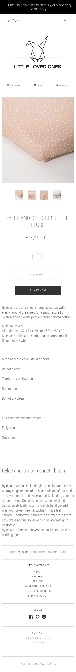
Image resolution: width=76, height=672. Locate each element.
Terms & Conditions (38, 591)
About (38, 571)
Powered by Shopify (48, 664)
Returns (38, 581)
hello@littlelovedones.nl (38, 638)
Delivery (38, 576)
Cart (39, 86)
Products (23, 552)
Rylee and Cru (11, 486)
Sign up (16, 20)
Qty (36, 253)
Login (8, 20)
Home (13, 552)
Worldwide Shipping (38, 586)
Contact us (38, 642)
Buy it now (38, 290)
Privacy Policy (38, 595)
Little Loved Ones (33, 664)
